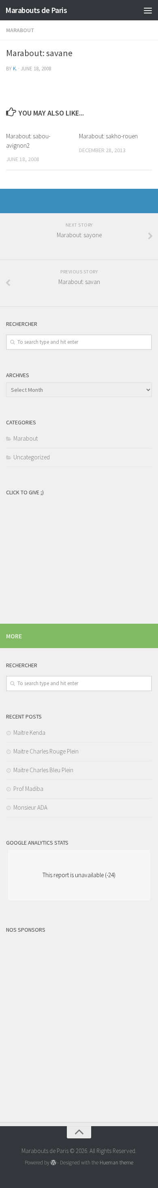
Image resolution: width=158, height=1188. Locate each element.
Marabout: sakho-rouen (108, 136)
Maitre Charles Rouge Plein (46, 751)
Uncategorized (31, 457)
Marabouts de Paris (36, 10)
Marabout (20, 30)
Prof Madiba (28, 789)
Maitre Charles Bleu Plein (43, 770)
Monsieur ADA (30, 807)
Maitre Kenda (29, 732)
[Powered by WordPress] (53, 1162)
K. (15, 68)
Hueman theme (116, 1162)
